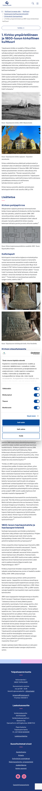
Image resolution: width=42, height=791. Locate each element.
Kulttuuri (26, 11)
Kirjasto (21, 755)
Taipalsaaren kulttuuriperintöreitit (16, 14)
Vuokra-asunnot (21, 768)
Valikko (20, 28)
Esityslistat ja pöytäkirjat (21, 758)
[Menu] (37, 3)
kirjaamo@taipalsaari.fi (21, 695)
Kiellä (21, 436)
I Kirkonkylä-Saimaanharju (13, 16)
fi (2, 11)
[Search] (33, 3)
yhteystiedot (29, 691)
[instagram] (24, 776)
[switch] (37, 395)
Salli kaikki (21, 422)
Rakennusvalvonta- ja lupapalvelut (21, 762)
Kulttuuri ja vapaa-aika (13, 11)
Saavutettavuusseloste (21, 785)
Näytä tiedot (31, 416)
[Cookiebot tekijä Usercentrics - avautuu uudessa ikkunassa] (31, 353)
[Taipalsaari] (7, 3)
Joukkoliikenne (21, 765)
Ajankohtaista (21, 752)
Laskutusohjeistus (21, 736)
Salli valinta (21, 429)
